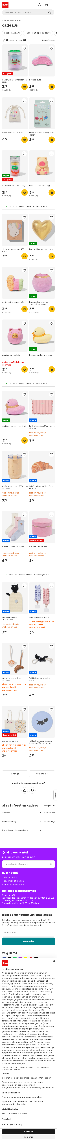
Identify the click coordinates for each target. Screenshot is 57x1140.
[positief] (24, 790)
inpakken (6, 813)
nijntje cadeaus (12, 33)
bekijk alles (49, 805)
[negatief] (32, 790)
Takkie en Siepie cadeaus (38, 33)
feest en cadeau (12, 20)
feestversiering (9, 821)
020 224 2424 (8, 895)
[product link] (15, 60)
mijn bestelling (10, 877)
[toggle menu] (53, 5)
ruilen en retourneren (14, 884)
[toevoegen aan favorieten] (24, 48)
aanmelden (28, 941)
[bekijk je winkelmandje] (46, 5)
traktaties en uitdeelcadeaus (15, 830)
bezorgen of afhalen (14, 881)
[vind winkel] (51, 864)
